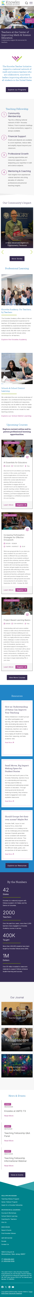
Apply (29, 21)
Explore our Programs (17, 90)
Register (20, 505)
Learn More (8, 505)
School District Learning (9, 1216)
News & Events (17, 1175)
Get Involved (6, 1238)
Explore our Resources (17, 866)
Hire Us (3, 1222)
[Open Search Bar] (26, 3)
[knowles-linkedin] (9, 1287)
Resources (5, 1227)
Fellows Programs (9, 1195)
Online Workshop (12, 443)
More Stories (17, 259)
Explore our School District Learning (16, 416)
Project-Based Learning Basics (17, 620)
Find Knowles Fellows (8, 1233)
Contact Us (5, 1244)
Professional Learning (10, 1210)
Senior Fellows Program (9, 1202)
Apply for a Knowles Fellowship (11, 1205)
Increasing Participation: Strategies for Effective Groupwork (14, 537)
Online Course (10, 515)
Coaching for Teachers (9, 1219)
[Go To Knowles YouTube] (13, 1287)
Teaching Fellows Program (10, 1199)
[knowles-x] (6, 1287)
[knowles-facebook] (2, 1287)
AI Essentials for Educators (15, 462)
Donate (3, 1241)
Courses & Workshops (8, 1213)
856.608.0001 (9, 1259)
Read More (8, 742)
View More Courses (17, 678)
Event (7, 1104)
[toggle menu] (31, 3)
